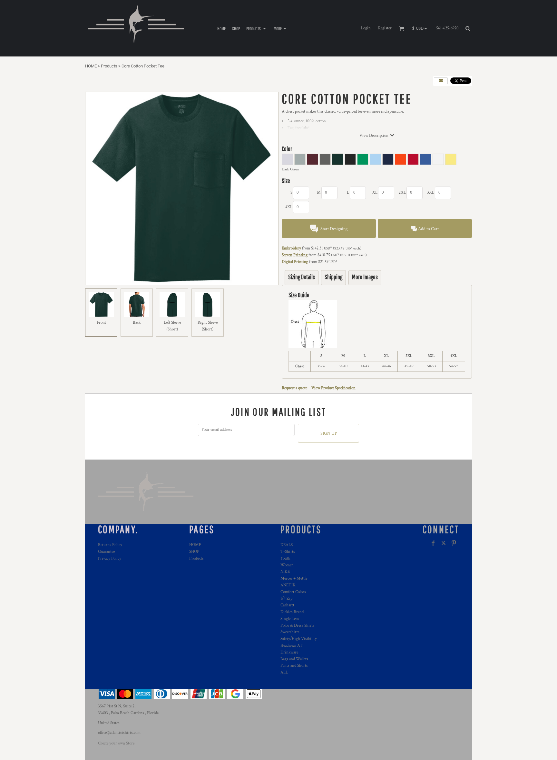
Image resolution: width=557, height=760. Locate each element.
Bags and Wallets (294, 659)
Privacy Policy (109, 558)
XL (374, 192)
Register (385, 28)
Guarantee (106, 551)
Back (137, 322)
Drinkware (289, 652)
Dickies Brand (292, 612)
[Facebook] (433, 543)
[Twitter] (443, 543)
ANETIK (288, 585)
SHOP (194, 551)
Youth (285, 558)
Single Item (289, 619)
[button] (256, 28)
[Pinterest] (453, 543)
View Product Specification (333, 388)
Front (101, 322)
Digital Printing (295, 262)
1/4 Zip (286, 598)
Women (287, 565)
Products (109, 66)
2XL (402, 192)
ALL (284, 672)
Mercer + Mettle (293, 578)
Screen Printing (295, 255)
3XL (430, 192)
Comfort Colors (293, 592)
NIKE (285, 571)
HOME (91, 66)
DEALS (286, 545)
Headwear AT (291, 645)
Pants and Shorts (294, 665)
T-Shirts (287, 551)
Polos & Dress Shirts (297, 625)
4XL (288, 207)
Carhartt (287, 605)
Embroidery (291, 248)
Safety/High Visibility (298, 639)
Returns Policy (110, 545)
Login (366, 28)
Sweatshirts (289, 632)
